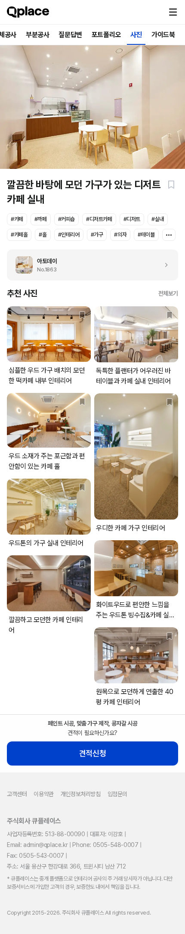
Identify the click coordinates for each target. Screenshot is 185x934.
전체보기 (168, 293)
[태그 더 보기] (169, 235)
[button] (173, 12)
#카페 (17, 219)
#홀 (42, 234)
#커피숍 (66, 219)
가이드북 (163, 35)
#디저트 (131, 219)
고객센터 (17, 794)
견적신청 (92, 753)
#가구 (97, 234)
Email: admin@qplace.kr (37, 844)
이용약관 (43, 794)
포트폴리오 (106, 35)
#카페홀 (19, 234)
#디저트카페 (99, 219)
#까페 (40, 219)
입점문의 (117, 794)
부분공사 (37, 35)
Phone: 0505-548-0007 (105, 844)
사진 (136, 35)
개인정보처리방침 (81, 794)
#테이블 (146, 234)
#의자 (120, 234)
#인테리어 (69, 234)
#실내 (157, 219)
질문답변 (70, 35)
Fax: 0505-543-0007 (35, 855)
